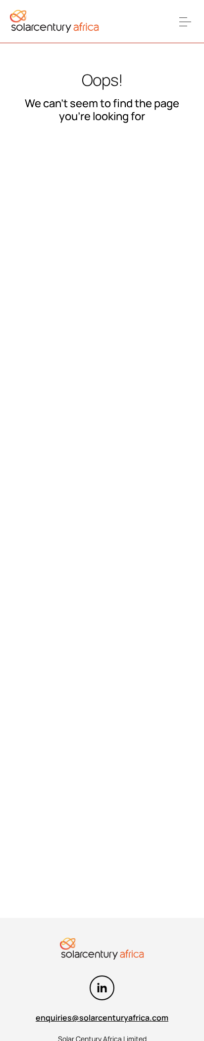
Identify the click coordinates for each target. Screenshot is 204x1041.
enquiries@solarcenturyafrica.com (102, 1018)
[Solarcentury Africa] (54, 21)
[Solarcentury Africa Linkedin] (102, 987)
